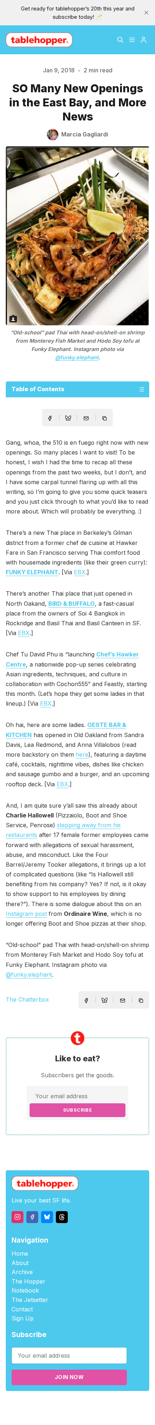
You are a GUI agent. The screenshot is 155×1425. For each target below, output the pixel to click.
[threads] (62, 1217)
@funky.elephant (76, 357)
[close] (146, 12)
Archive (22, 1272)
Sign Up (23, 1318)
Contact (22, 1309)
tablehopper (42, 1404)
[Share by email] (86, 418)
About (20, 1263)
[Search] (120, 40)
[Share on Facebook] (49, 418)
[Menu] (132, 40)
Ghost (104, 1404)
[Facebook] (32, 1217)
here (82, 754)
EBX (79, 572)
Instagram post (26, 913)
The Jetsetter (30, 1299)
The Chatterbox (27, 999)
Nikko (77, 1412)
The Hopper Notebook (28, 1286)
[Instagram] (17, 1217)
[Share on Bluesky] (68, 419)
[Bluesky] (47, 1217)
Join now (69, 1377)
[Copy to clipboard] (105, 419)
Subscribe (77, 1110)
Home (20, 1253)
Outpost (124, 1404)
